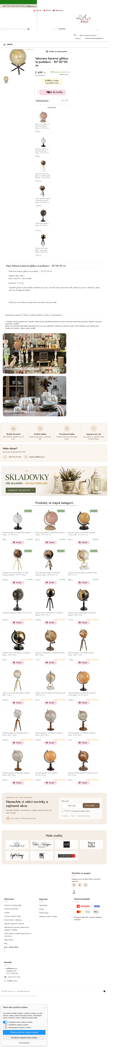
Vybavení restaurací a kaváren (14, 923)
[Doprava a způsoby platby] (88, 910)
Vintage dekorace (56, 315)
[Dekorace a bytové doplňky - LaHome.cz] (83, 17)
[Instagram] (74, 885)
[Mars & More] (91, 844)
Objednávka (59, 10)
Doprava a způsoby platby (12, 905)
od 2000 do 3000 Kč (36, 315)
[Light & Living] (17, 856)
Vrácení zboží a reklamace (13, 920)
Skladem (25, 315)
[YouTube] (85, 885)
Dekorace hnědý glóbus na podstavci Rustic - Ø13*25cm (83, 774)
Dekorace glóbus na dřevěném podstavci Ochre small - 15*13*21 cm (82, 534)
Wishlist (48, 10)
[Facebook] (79, 885)
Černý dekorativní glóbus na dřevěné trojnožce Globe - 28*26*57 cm (42, 201)
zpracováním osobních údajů (81, 811)
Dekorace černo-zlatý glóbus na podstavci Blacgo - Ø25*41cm (82, 614)
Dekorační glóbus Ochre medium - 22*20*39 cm (47, 774)
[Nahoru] (104, 991)
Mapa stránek (8, 939)
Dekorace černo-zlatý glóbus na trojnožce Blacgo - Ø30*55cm (41, 250)
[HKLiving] (41, 856)
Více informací (24, 1043)
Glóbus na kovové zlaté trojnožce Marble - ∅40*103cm (16, 694)
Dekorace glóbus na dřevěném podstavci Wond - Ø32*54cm (49, 734)
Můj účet (38, 10)
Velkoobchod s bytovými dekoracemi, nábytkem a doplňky (16, 928)
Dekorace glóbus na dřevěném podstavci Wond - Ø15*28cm (82, 734)
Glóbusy (78, 38)
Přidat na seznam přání (58, 51)
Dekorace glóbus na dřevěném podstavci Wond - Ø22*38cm (16, 774)
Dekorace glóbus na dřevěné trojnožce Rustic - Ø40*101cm (81, 654)
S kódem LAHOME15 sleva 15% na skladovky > (54, 2)
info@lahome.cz (31, 6)
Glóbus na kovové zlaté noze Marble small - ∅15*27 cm (83, 574)
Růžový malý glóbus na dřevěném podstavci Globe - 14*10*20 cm (42, 126)
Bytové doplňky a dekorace (88, 35)
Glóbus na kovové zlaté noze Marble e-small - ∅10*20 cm (50, 694)
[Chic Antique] (41, 844)
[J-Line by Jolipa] (66, 844)
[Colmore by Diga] (66, 856)
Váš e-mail (64, 801)
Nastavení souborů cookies (48, 916)
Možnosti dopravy (42, 101)
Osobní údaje (43, 913)
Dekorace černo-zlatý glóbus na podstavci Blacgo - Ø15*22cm (16, 654)
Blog (5, 943)
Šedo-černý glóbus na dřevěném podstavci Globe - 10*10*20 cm (42, 151)
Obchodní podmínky (11, 909)
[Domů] (76, 35)
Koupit (18, 542)
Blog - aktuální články (11, 947)
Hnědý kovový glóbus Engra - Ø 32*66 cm (42, 224)
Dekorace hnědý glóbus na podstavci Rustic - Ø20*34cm (50, 654)
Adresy (41, 909)
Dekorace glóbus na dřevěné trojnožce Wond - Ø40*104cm (15, 734)
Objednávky (43, 905)
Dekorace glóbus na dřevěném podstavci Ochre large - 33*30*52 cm (82, 694)
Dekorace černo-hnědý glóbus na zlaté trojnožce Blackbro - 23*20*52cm (42, 176)
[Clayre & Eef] (17, 844)
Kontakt (6, 912)
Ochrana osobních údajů (12, 916)
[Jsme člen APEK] (74, 892)
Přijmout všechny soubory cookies (24, 1032)
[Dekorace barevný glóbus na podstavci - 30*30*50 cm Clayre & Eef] (6, 80)
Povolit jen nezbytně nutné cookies (24, 1038)
